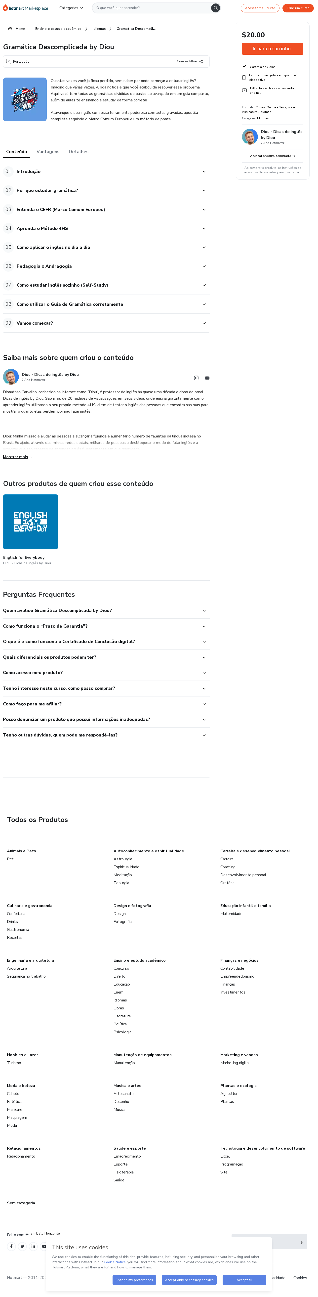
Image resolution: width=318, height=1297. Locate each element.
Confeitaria (16, 913)
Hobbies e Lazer (22, 1055)
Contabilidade (232, 968)
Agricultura (229, 1093)
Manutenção (124, 1063)
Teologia (121, 883)
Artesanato (124, 1093)
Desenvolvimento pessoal (243, 875)
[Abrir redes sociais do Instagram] (196, 379)
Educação (122, 984)
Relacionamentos (24, 1148)
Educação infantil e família (245, 905)
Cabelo (13, 1093)
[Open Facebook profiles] (11, 1246)
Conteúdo (16, 152)
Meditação (123, 875)
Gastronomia (18, 929)
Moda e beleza (21, 1085)
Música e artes (127, 1085)
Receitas (14, 937)
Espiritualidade (126, 867)
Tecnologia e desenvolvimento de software (262, 1148)
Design (120, 913)
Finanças (227, 984)
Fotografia (123, 921)
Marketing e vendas (239, 1055)
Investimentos (232, 992)
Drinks (12, 921)
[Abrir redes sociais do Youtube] (207, 379)
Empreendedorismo (237, 976)
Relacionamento (21, 1156)
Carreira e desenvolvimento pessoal (255, 851)
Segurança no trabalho (26, 976)
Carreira (227, 859)
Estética (14, 1101)
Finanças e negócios (239, 960)
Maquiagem (17, 1117)
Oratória (227, 883)
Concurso (121, 968)
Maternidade (231, 913)
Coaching (228, 867)
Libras (119, 1008)
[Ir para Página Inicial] (27, 8)
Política (120, 1024)
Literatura (122, 1016)
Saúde (119, 1180)
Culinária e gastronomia (29, 905)
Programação (231, 1164)
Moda (12, 1125)
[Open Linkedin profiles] (33, 1246)
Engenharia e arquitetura (30, 960)
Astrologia (123, 859)
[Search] (215, 7)
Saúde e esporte (130, 1148)
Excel (225, 1156)
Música (119, 1109)
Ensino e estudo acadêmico (140, 960)
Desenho (121, 1101)
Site (224, 1172)
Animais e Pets (21, 851)
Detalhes (78, 152)
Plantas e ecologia (238, 1085)
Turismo (14, 1063)
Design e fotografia (132, 905)
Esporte (121, 1164)
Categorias (68, 8)
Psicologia (122, 1032)
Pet (10, 859)
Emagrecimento (127, 1156)
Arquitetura (17, 968)
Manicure (14, 1109)
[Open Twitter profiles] (22, 1246)
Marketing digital (235, 1063)
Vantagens (48, 152)
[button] (101, 171)
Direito (119, 976)
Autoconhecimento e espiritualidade (149, 851)
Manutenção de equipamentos (143, 1055)
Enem (118, 992)
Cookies (300, 1278)
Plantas (227, 1101)
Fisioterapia (124, 1172)
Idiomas (120, 1000)
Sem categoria (21, 1203)
